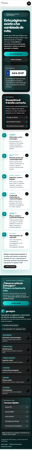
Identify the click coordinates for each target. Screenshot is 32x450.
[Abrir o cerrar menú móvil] (29, 3)
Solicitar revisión (16, 303)
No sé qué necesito (16, 54)
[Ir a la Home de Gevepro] (7, 3)
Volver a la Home (16, 59)
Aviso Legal (4, 444)
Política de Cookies (6, 446)
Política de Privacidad (15, 444)
